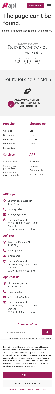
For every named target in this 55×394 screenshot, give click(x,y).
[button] (49, 5)
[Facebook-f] (27, 61)
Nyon (32, 134)
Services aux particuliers (9, 167)
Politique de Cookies (17, 390)
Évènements (36, 169)
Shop (32, 143)
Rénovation (9, 147)
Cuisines (7, 130)
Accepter (27, 375)
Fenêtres (8, 139)
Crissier (33, 139)
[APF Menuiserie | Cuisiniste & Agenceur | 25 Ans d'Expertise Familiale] (9, 5)
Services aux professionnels (11, 173)
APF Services (10, 161)
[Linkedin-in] (37, 61)
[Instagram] (18, 61)
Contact (33, 165)
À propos (34, 161)
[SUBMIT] (47, 332)
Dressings (8, 134)
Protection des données (36, 390)
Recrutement (36, 174)
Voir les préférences (27, 383)
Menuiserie (9, 143)
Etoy (31, 130)
